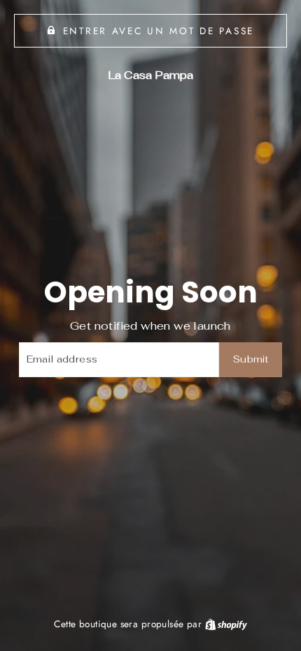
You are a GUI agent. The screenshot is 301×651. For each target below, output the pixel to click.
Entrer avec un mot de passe (158, 31)
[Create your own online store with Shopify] (226, 623)
